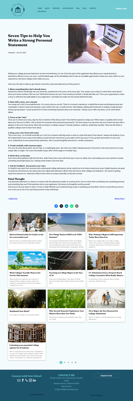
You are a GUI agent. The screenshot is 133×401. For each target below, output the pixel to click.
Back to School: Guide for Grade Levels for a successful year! (26, 235)
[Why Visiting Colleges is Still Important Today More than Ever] (106, 222)
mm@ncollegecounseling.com (66, 389)
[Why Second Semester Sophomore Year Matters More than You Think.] (66, 299)
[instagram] (30, 381)
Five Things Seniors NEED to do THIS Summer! (65, 235)
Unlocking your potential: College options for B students (24, 346)
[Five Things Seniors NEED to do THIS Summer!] (66, 222)
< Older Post (12, 199)
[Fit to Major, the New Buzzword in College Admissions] (106, 299)
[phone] (26, 381)
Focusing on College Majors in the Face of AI (66, 274)
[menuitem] (39, 8)
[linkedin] (34, 381)
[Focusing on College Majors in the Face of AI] (66, 260)
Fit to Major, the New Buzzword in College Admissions (103, 312)
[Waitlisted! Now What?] (27, 299)
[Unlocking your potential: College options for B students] (27, 333)
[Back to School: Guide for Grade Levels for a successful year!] (27, 222)
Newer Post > (120, 199)
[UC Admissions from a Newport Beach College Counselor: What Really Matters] (106, 260)
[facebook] (23, 381)
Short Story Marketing (96, 395)
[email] (19, 381)
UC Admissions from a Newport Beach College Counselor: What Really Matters (106, 274)
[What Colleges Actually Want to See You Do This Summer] (27, 260)
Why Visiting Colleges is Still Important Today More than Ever (106, 235)
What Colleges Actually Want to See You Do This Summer (25, 274)
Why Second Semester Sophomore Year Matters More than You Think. (66, 312)
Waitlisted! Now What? (20, 311)
